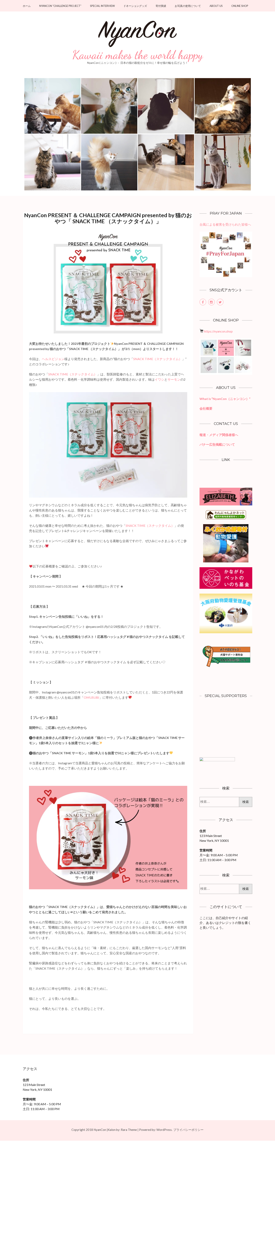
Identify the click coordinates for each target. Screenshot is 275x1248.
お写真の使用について (188, 5)
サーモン (173, 379)
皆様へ (246, 224)
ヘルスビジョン (53, 359)
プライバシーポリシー (188, 1129)
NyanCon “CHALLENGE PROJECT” (60, 5)
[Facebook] (203, 302)
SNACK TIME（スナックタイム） (157, 359)
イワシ (159, 379)
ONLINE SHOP (239, 5)
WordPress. (164, 1129)
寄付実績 (161, 5)
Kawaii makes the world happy (137, 55)
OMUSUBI (91, 697)
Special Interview (102, 5)
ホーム (27, 5)
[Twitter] (220, 302)
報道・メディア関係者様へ (219, 435)
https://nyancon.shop (218, 331)
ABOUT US (216, 5)
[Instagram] (211, 302)
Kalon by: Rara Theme (122, 1129)
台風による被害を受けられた (220, 224)
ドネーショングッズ (135, 5)
